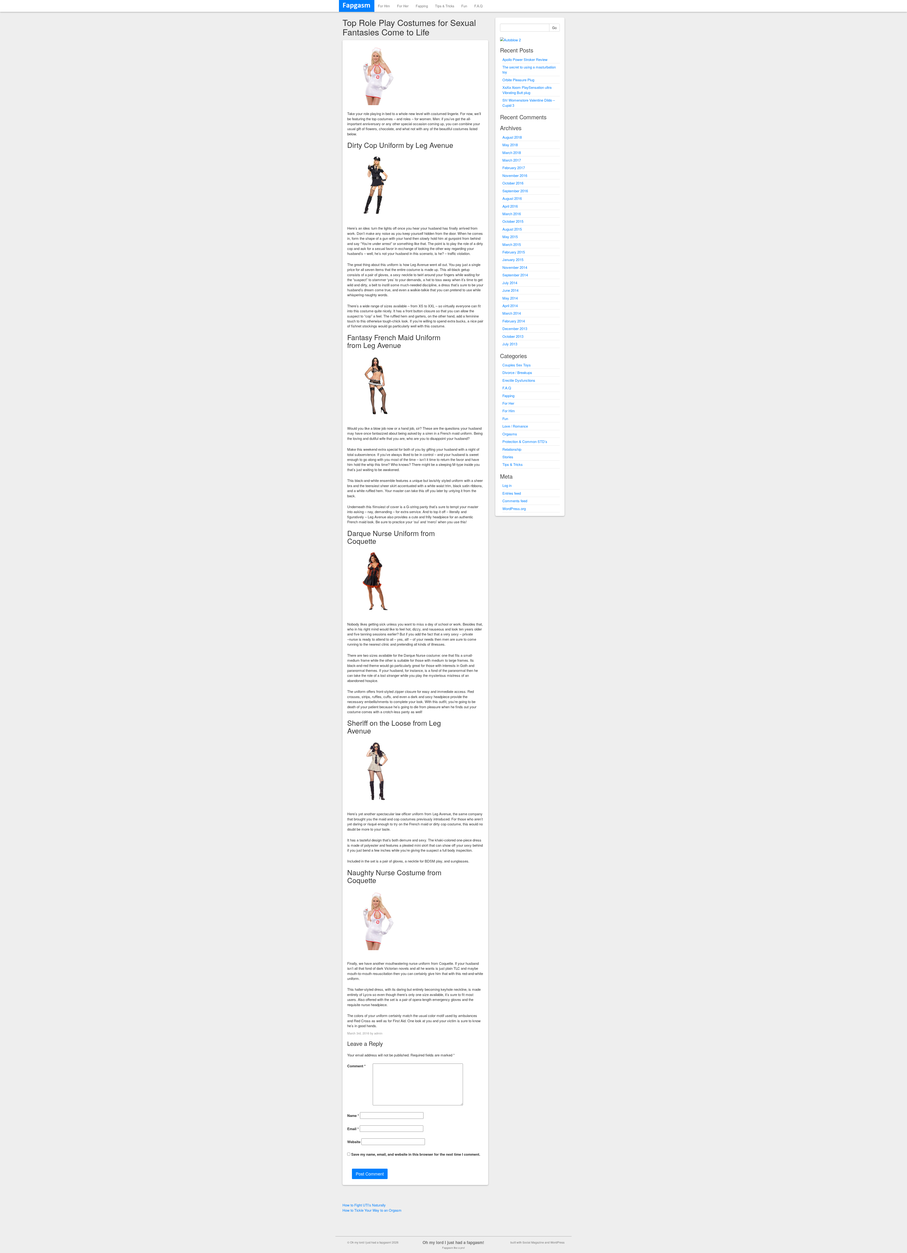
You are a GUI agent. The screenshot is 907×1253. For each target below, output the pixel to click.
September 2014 (515, 274)
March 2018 (511, 152)
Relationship (511, 449)
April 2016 (510, 206)
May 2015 (510, 236)
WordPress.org (514, 508)
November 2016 (514, 175)
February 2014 (513, 320)
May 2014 (510, 298)
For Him (384, 6)
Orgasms (509, 433)
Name (353, 1115)
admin (378, 1033)
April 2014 (510, 305)
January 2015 (512, 259)
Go (554, 27)
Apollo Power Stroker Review (525, 59)
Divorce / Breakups (517, 372)
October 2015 (512, 221)
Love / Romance (515, 426)
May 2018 (510, 144)
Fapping (422, 6)
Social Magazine (533, 1242)
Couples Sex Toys (516, 364)
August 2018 (512, 137)
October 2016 (512, 182)
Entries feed (511, 493)
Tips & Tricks (444, 6)
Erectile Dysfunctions (518, 380)
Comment (356, 1066)
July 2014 (509, 282)
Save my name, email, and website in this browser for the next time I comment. (415, 1154)
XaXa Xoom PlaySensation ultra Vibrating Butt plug (527, 90)
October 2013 (512, 336)
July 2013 (509, 343)
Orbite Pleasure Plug (518, 79)
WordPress (557, 1242)
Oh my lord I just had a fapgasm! (453, 1242)
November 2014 (514, 267)
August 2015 (512, 229)
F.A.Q (478, 6)
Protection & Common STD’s (524, 441)
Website (353, 1141)
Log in (507, 485)
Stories (507, 456)
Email (353, 1128)
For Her (403, 6)
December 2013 (514, 328)
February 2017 (513, 167)
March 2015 (511, 244)
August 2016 (512, 198)
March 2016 (511, 213)
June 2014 (510, 290)
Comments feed (514, 500)
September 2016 (515, 190)
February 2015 (513, 251)
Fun (464, 6)
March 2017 (511, 160)
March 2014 (511, 313)
